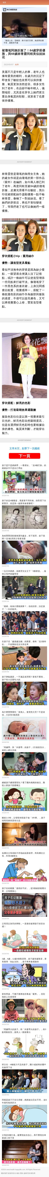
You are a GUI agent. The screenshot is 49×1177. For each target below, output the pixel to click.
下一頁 (24, 456)
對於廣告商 (31, 1173)
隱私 (21, 1173)
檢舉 (17, 64)
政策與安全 (12, 1173)
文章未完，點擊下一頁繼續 (24, 448)
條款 (18, 1173)
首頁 (4, 2)
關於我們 (4, 1173)
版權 (25, 1173)
